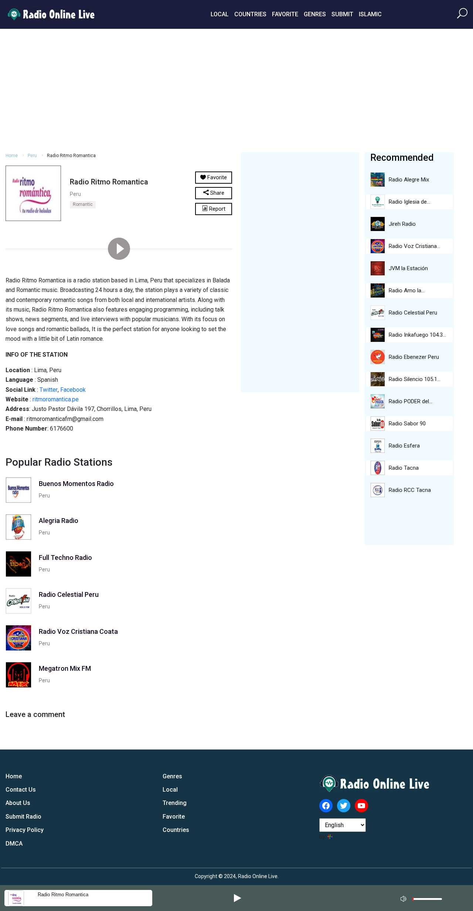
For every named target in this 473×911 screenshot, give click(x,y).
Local (220, 14)
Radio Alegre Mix (409, 179)
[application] (423, 898)
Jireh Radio (402, 224)
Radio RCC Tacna (410, 490)
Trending (175, 802)
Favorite (285, 14)
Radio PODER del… (410, 401)
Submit (342, 14)
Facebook (73, 389)
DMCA (14, 843)
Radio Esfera (404, 445)
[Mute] (404, 897)
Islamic (370, 14)
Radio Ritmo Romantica (63, 894)
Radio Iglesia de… (409, 201)
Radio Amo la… (407, 290)
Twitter (49, 389)
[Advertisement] (236, 89)
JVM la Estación (408, 268)
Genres (315, 14)
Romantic (83, 204)
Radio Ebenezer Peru (414, 357)
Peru (32, 155)
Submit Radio (23, 816)
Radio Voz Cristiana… (414, 246)
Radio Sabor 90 (407, 423)
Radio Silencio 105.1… (414, 379)
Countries (250, 14)
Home (12, 155)
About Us (18, 802)
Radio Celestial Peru (413, 312)
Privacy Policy (25, 829)
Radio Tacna (404, 468)
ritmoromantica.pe (56, 399)
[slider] (427, 901)
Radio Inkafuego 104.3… (417, 335)
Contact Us (21, 789)
